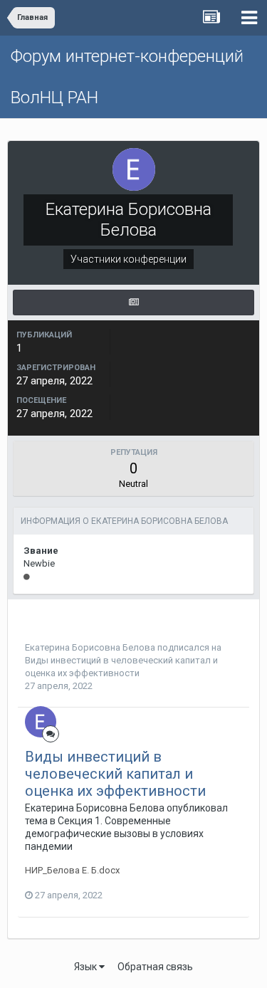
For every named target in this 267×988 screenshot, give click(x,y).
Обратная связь (155, 966)
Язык (86, 966)
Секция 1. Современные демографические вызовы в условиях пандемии (114, 833)
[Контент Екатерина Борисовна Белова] (133, 302)
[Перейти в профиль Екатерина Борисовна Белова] (40, 721)
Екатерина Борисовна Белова (90, 647)
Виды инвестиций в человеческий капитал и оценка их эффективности (115, 773)
